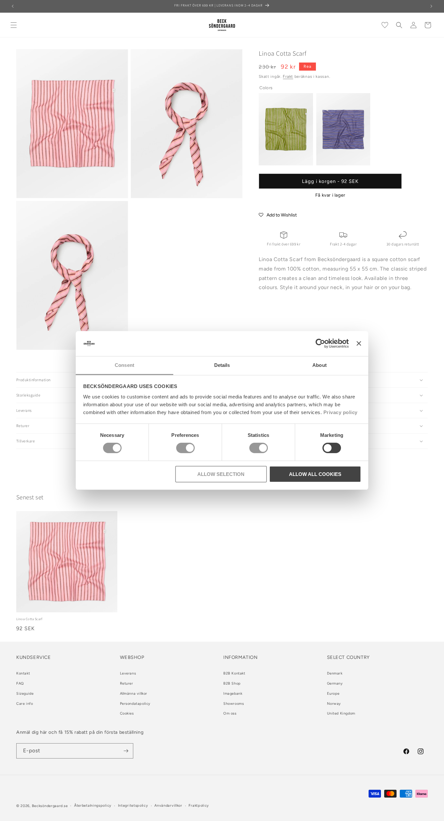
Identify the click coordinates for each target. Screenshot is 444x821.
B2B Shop (232, 683)
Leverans (128, 673)
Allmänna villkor (134, 693)
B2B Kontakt (234, 673)
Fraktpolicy (199, 805)
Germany (335, 683)
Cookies (127, 714)
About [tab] (319, 365)
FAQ (20, 683)
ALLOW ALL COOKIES (315, 474)
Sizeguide (24, 693)
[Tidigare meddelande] (13, 6)
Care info (24, 704)
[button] (14, 25)
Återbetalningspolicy (92, 805)
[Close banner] (359, 343)
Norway (334, 704)
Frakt (288, 76)
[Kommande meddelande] (431, 6)
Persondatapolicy (135, 704)
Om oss (230, 714)
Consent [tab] (124, 365)
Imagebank (232, 693)
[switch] (185, 448)
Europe (333, 693)
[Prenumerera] (126, 750)
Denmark (335, 673)
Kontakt (23, 673)
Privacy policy (340, 412)
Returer (126, 683)
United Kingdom (341, 714)
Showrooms (233, 704)
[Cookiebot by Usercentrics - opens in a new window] (320, 343)
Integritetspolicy (133, 805)
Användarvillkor (168, 805)
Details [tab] (222, 365)
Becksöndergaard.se (50, 806)
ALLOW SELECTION (220, 474)
